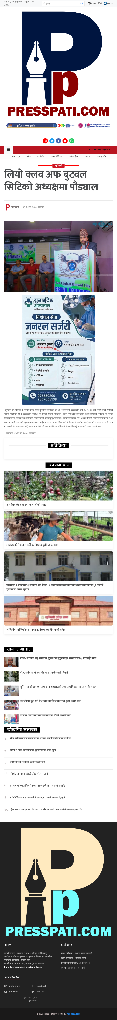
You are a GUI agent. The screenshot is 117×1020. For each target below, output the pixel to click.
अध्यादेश (16, 156)
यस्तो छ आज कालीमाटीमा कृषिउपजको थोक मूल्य (33, 750)
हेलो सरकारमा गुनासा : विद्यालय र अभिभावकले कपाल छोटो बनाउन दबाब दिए (46, 809)
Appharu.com (73, 1014)
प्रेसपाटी (15, 207)
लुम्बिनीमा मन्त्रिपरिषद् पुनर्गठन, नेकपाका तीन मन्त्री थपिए (35, 629)
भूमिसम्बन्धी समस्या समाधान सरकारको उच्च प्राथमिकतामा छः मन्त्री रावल (58, 687)
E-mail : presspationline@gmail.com (23, 967)
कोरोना (42, 156)
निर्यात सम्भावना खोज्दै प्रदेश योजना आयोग (30, 774)
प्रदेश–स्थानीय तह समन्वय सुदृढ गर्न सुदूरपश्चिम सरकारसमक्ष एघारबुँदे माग (58, 658)
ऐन (29, 156)
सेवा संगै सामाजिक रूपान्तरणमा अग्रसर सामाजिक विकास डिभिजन (40, 738)
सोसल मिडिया (12, 977)
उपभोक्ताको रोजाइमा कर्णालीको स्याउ (26, 504)
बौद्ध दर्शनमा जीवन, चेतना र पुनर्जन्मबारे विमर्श (44, 672)
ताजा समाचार (19, 649)
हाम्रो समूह (66, 944)
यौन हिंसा (74, 156)
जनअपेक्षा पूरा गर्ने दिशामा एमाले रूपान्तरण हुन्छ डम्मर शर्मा (50, 701)
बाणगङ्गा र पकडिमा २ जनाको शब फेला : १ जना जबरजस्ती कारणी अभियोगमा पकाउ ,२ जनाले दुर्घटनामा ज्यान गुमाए (54, 587)
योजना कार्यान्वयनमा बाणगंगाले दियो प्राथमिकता (45, 715)
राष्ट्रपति (102, 156)
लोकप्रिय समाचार (22, 729)
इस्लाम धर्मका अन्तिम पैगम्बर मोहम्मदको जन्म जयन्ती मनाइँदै (37, 786)
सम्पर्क (8, 944)
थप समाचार (58, 465)
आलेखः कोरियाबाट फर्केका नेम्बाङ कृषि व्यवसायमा (32, 545)
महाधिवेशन (57, 156)
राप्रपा (88, 156)
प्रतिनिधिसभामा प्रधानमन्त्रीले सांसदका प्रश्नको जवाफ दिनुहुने (37, 798)
